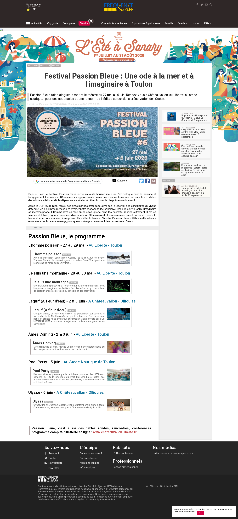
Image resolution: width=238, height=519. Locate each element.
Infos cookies (87, 467)
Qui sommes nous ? (91, 453)
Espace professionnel (125, 467)
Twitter (52, 458)
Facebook (54, 453)
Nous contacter (88, 458)
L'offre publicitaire (123, 453)
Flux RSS (53, 468)
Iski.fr (173, 453)
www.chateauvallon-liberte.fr (115, 432)
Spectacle (45, 65)
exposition (33, 65)
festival (56, 65)
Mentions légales (89, 462)
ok (201, 513)
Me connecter (33, 4)
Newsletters (55, 462)
